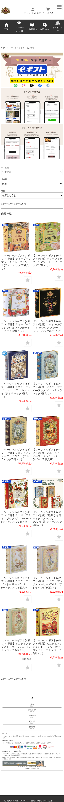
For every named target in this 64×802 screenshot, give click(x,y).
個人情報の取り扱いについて (15, 801)
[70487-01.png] (16, 622)
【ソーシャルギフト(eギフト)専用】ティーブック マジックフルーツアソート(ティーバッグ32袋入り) (16, 262)
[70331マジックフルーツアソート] (16, 237)
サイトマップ (58, 29)
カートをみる (47, 13)
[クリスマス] (48, 431)
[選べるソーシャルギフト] (48, 493)
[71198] (16, 365)
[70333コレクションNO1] (16, 302)
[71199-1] (48, 622)
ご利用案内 (32, 29)
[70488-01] (48, 559)
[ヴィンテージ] (16, 493)
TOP (6, 29)
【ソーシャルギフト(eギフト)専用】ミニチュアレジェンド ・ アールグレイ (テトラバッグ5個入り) (16, 390)
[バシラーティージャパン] (5, 13)
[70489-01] (16, 559)
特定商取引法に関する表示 (41, 801)
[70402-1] (16, 431)
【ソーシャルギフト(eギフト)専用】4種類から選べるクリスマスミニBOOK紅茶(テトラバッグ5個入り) (47, 518)
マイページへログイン (33, 13)
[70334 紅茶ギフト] (48, 302)
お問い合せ (45, 29)
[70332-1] (48, 237)
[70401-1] (48, 365)
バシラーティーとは (19, 29)
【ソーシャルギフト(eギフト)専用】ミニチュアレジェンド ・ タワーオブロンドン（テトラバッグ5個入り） (47, 647)
